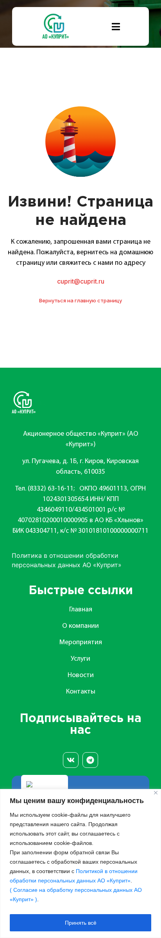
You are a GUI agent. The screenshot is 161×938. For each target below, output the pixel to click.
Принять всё (81, 923)
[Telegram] (90, 760)
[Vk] (71, 760)
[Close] (155, 792)
